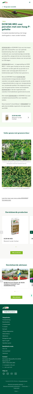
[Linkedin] (15, 373)
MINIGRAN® (24, 104)
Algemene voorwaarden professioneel (11, 386)
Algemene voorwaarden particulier (15, 384)
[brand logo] (5, 2)
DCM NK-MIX (6, 47)
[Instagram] (7, 373)
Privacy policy (25, 386)
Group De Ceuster (23, 381)
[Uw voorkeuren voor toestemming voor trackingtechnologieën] (31, 295)
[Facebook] (3, 373)
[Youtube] (11, 373)
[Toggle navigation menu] (29, 2)
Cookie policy (16, 388)
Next (31, 232)
